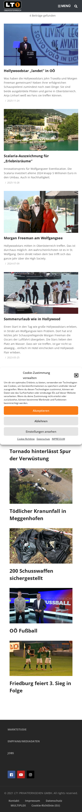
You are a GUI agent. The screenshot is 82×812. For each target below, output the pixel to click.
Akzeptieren (41, 410)
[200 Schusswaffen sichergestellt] (41, 546)
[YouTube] (21, 774)
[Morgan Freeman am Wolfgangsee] (41, 212)
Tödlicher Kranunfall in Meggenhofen (38, 515)
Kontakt (14, 800)
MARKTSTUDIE (17, 729)
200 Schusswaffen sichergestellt (31, 574)
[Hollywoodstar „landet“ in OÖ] (41, 44)
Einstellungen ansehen (41, 431)
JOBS (11, 753)
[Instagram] (30, 774)
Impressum (32, 800)
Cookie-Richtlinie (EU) (45, 805)
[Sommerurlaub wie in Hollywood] (41, 293)
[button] (76, 375)
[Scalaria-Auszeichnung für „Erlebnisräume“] (41, 130)
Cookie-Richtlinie (26, 438)
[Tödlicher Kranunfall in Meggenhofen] (41, 486)
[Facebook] (11, 774)
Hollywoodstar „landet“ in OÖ (29, 70)
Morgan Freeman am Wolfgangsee (33, 238)
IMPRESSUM (58, 438)
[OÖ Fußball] (41, 605)
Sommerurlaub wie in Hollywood (32, 319)
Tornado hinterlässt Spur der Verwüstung (40, 455)
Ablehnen (41, 421)
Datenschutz (43, 438)
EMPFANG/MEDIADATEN (24, 741)
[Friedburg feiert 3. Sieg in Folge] (41, 658)
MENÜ (66, 6)
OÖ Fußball (23, 630)
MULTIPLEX (18, 805)
